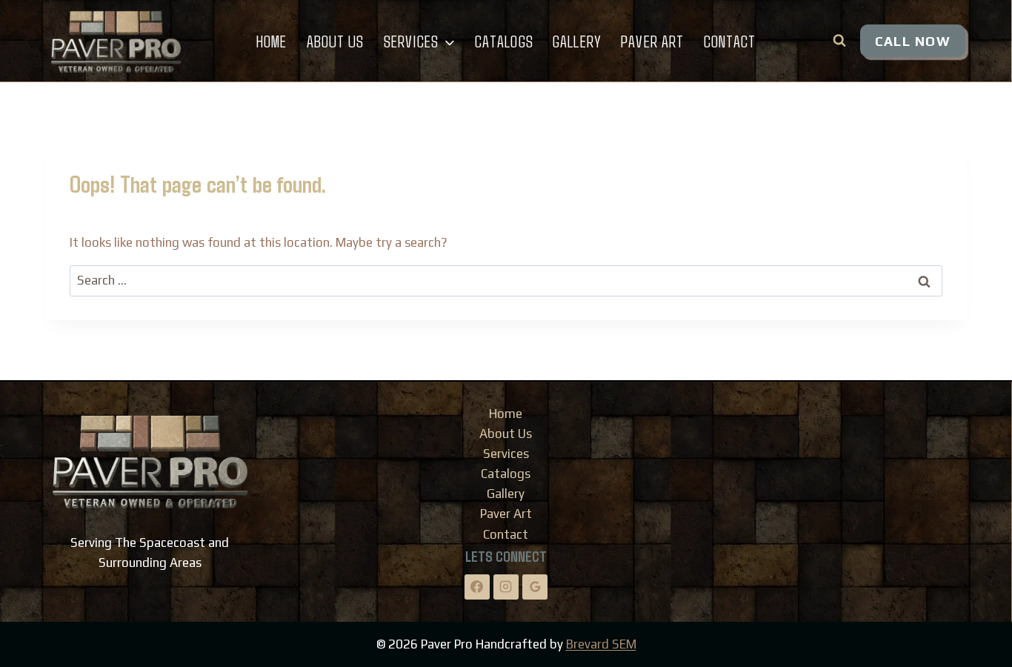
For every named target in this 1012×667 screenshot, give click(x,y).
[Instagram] (506, 587)
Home (271, 40)
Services (506, 453)
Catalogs (504, 40)
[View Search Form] (839, 40)
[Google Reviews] (534, 587)
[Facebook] (477, 587)
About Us (335, 40)
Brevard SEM (601, 644)
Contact (730, 40)
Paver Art (652, 40)
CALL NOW (913, 41)
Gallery (577, 40)
